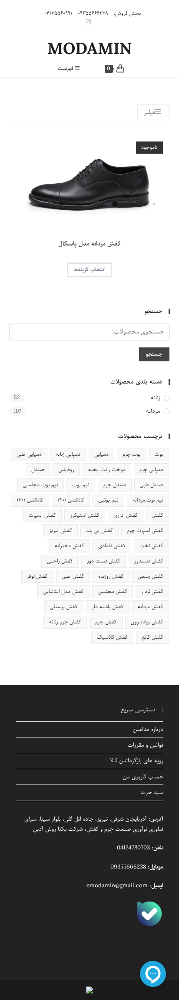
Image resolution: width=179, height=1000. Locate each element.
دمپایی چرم (151, 469)
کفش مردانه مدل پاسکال (89, 244)
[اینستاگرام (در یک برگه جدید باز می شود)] (89, 22)
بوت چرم (132, 454)
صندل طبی (151, 484)
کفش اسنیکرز (84, 515)
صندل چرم (114, 484)
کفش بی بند (99, 530)
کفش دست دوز (103, 561)
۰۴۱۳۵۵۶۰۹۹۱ (58, 13)
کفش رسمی (150, 576)
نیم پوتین (108, 500)
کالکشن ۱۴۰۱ (30, 500)
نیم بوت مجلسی (40, 484)
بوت (159, 454)
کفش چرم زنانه (65, 621)
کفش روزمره (111, 576)
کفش (157, 515)
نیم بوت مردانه (148, 500)
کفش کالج (152, 637)
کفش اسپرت (42, 515)
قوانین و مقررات (145, 745)
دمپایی (101, 454)
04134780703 (133, 848)
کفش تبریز (60, 530)
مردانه (153, 411)
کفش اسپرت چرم (145, 530)
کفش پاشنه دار (108, 606)
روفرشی (66, 469)
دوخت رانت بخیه (107, 469)
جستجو (154, 354)
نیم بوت (80, 484)
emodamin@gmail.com (117, 886)
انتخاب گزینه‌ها (89, 269)
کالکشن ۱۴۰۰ (70, 500)
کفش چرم (105, 621)
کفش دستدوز (148, 561)
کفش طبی (73, 576)
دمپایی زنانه (68, 454)
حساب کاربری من (143, 777)
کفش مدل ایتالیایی (63, 591)
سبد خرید (152, 793)
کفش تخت (151, 545)
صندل (37, 469)
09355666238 (128, 867)
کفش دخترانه (69, 545)
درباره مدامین (148, 729)
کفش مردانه (150, 606)
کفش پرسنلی (64, 606)
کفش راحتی (60, 561)
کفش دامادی (112, 545)
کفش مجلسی (112, 591)
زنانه (155, 398)
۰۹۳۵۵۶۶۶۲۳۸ (93, 13)
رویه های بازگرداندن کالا (136, 761)
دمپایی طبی (29, 454)
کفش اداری (125, 515)
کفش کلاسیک (112, 637)
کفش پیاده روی (147, 621)
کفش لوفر (37, 576)
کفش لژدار (152, 591)
